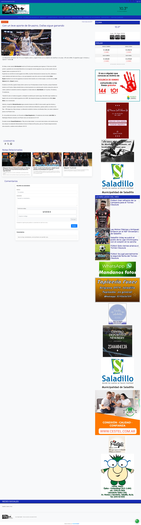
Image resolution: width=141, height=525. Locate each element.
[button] (127, 1)
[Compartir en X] (8, 144)
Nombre (18, 189)
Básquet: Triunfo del (70, 168)
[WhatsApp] (130, 1)
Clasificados (53, 17)
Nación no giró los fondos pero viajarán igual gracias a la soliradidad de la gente (46, 168)
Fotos (61, 17)
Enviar (74, 226)
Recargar (73, 219)
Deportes (105, 17)
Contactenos (77, 17)
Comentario (19, 195)
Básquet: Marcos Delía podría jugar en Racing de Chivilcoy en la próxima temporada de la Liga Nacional (16, 169)
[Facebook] (135, 1)
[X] (132, 1)
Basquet (43, 17)
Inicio (20, 17)
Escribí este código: (22, 208)
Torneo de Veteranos (91, 17)
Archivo (68, 17)
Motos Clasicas (117, 17)
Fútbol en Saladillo (31, 17)
